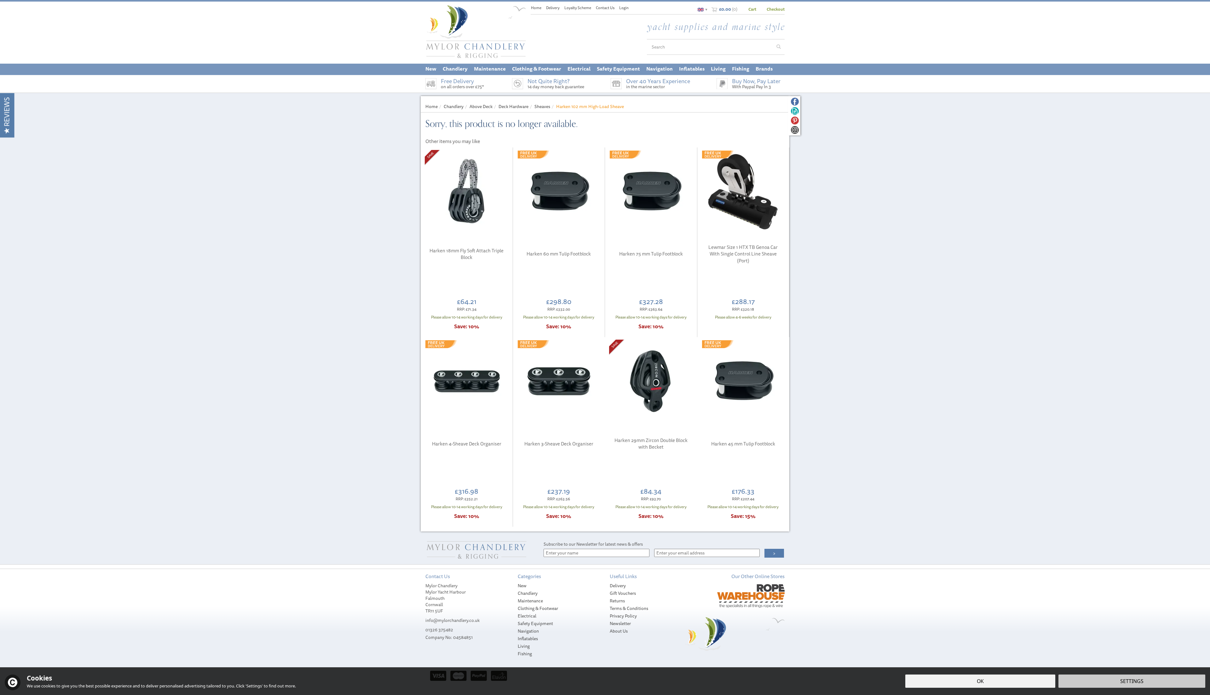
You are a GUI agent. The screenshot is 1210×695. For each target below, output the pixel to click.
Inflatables (528, 638)
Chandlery (528, 593)
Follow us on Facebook (795, 102)
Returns (617, 601)
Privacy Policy (623, 616)
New (522, 586)
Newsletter (620, 623)
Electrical (527, 616)
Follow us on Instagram (795, 130)
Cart (752, 9)
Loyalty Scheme (577, 8)
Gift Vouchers (623, 593)
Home (536, 8)
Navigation (528, 631)
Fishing (525, 654)
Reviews (6, 112)
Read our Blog (795, 111)
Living (524, 646)
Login (624, 8)
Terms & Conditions (629, 608)
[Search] (779, 47)
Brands (764, 69)
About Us (619, 631)
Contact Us (605, 8)
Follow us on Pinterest (795, 120)
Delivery (618, 586)
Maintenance (530, 601)
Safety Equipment (535, 623)
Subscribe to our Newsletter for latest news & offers (593, 544)
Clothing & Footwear (538, 608)
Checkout (776, 9)
